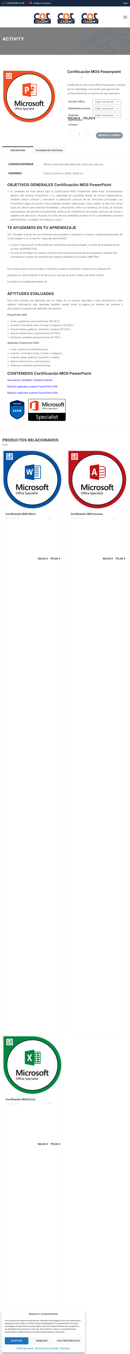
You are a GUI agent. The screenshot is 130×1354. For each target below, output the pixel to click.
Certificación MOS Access (87, 513)
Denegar (41, 1340)
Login (125, 3)
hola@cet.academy (42, 3)
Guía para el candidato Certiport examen (30, 380)
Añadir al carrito (109, 135)
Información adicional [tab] (49, 150)
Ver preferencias (68, 1340)
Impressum (65, 1348)
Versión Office (76, 101)
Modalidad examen (79, 108)
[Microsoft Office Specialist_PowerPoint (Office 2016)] (29, 96)
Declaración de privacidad (46, 1348)
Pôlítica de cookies (24, 1348)
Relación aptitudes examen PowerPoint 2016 (32, 386)
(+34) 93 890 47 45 (15, 3)
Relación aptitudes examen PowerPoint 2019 (32, 392)
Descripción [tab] (17, 150)
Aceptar (16, 1340)
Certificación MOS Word (20, 513)
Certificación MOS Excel (20, 1099)
